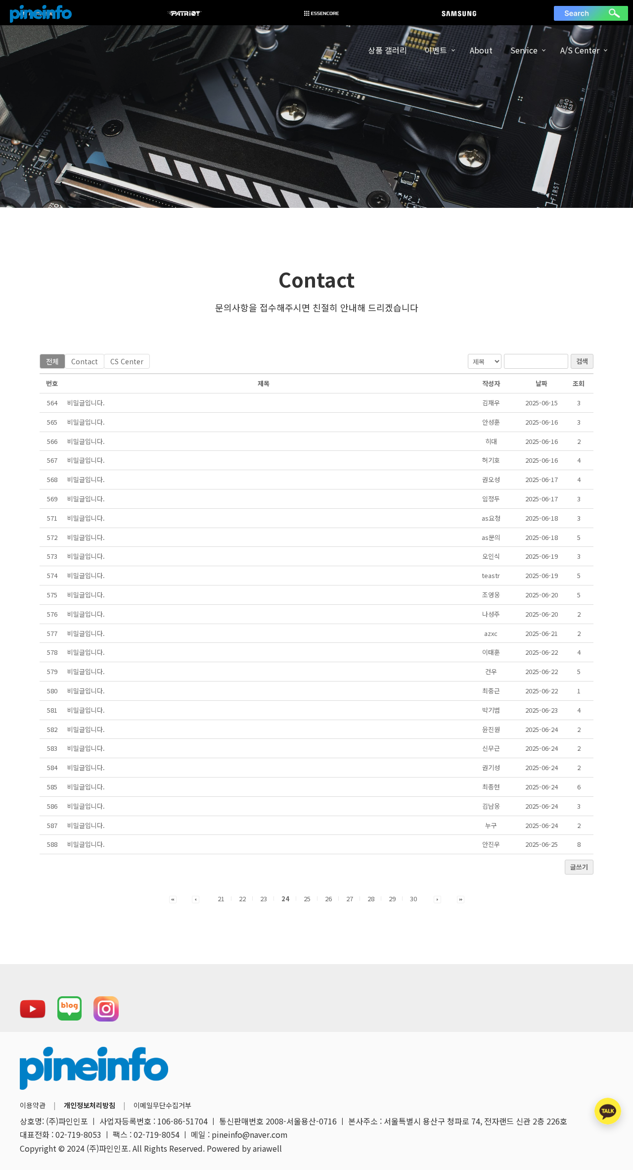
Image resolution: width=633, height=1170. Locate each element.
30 (413, 898)
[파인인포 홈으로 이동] (41, 14)
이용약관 (32, 1105)
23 (263, 898)
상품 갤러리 (387, 50)
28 (370, 898)
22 (242, 898)
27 (349, 898)
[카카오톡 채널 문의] (607, 1111)
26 (328, 898)
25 (307, 898)
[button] (173, 898)
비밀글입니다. (86, 402)
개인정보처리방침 (89, 1105)
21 (221, 898)
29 (392, 898)
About (481, 50)
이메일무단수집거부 (162, 1105)
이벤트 (436, 50)
